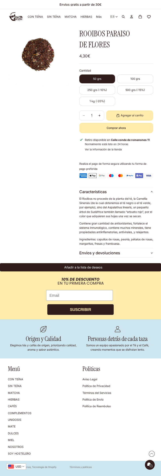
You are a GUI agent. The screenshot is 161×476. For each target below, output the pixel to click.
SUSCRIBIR (80, 309)
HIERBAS (13, 399)
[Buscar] (123, 16)
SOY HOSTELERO (19, 453)
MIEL (11, 440)
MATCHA (14, 392)
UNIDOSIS (14, 419)
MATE (12, 426)
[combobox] (16, 466)
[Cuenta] (131, 16)
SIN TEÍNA (15, 386)
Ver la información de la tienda (103, 149)
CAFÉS (12, 406)
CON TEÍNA (15, 379)
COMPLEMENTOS (19, 413)
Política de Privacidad (96, 386)
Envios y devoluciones (99, 253)
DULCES (13, 433)
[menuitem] (98, 16)
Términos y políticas (81, 467)
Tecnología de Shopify (44, 467)
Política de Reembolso (96, 406)
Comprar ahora (116, 128)
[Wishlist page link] (149, 17)
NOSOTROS (16, 446)
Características (93, 191)
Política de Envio (92, 399)
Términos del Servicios (96, 392)
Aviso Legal (89, 379)
